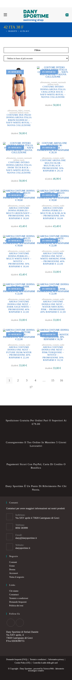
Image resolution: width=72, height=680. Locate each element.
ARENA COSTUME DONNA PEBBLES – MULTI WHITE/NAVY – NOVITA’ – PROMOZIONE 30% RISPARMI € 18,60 (18, 260)
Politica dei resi (16, 605)
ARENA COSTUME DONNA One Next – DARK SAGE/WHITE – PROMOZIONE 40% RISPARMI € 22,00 (19, 306)
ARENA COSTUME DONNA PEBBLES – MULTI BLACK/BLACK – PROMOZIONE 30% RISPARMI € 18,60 (53, 213)
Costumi (13, 562)
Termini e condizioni (18, 598)
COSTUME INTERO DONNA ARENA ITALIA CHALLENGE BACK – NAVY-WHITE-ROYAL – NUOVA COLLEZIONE (53, 91)
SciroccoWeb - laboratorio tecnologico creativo (46, 669)
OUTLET (62, 158)
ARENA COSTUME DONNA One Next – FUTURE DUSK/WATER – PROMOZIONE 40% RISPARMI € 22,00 (19, 352)
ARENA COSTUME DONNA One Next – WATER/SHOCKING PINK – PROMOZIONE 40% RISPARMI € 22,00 (53, 306)
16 (61, 380)
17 (30, 387)
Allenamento (12, 110)
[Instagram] (37, 3)
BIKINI (20, 110)
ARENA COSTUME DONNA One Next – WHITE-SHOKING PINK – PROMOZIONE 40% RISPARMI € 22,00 (53, 258)
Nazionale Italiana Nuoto (19, 112)
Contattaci (14, 594)
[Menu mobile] (5, 15)
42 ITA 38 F (24, 31)
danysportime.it (22, 548)
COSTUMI (27, 110)
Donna (12, 569)
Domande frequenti (18, 602)
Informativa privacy (56, 659)
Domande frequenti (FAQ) (16, 659)
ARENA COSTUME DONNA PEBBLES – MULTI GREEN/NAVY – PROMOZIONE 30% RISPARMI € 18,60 (19, 213)
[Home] (4, 31)
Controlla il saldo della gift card (45, 663)
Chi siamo (13, 591)
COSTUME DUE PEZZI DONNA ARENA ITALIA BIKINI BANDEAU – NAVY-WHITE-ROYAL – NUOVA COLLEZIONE (19, 120)
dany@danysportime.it (26, 538)
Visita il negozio (16, 577)
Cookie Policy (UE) (22, 663)
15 (52, 380)
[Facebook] (34, 3)
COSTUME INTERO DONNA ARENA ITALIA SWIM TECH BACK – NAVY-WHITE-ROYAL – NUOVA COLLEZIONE (19, 167)
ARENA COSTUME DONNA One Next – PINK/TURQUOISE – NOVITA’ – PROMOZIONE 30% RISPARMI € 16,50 (53, 353)
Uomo (12, 566)
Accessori (13, 573)
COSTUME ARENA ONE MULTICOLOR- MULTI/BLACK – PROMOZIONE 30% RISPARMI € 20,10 (53, 165)
